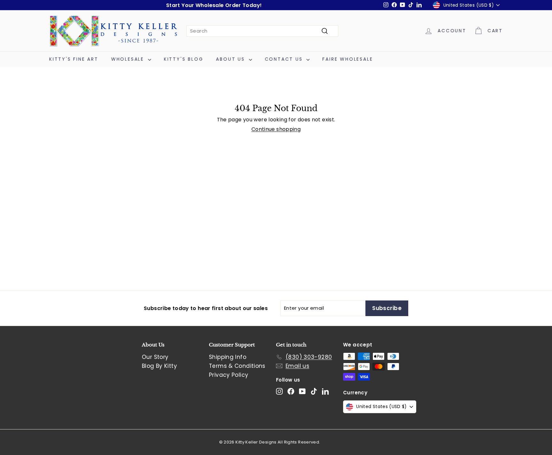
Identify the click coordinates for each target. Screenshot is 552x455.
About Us (231, 59)
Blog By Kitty (159, 366)
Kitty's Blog (183, 59)
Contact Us (285, 59)
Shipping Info (227, 357)
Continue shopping (276, 129)
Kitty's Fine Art (73, 59)
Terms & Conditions (237, 366)
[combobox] (262, 31)
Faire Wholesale (347, 59)
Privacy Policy (228, 375)
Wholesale (128, 59)
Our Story (155, 357)
